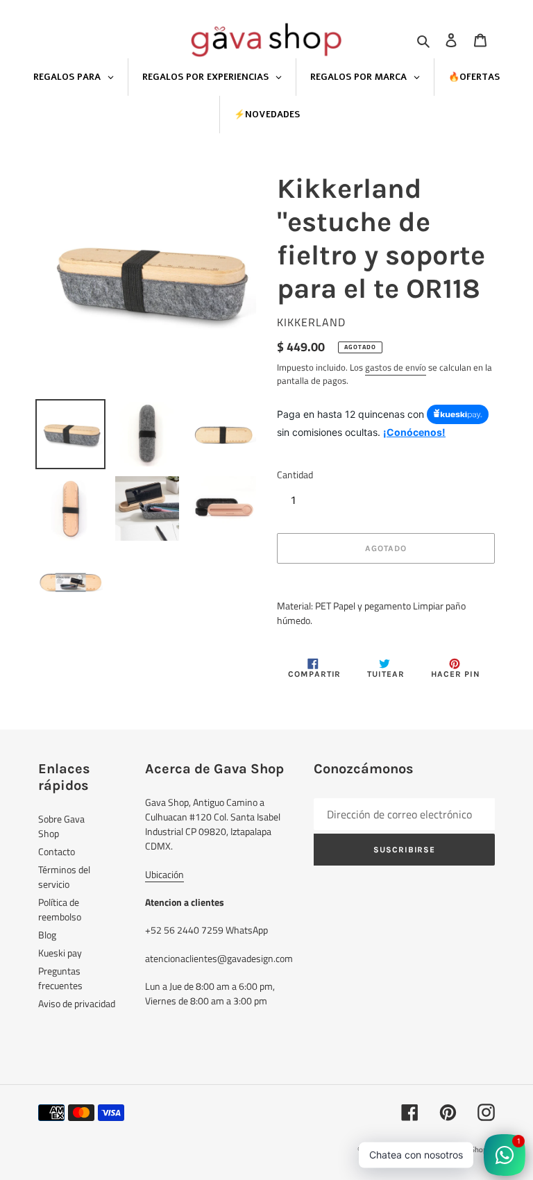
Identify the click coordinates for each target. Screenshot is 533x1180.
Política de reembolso (59, 909)
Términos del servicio (64, 876)
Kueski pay (60, 952)
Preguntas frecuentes (60, 978)
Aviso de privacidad (76, 1003)
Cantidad (295, 474)
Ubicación (164, 874)
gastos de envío (395, 367)
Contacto (56, 851)
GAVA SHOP (402, 1149)
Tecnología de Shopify (459, 1149)
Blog (47, 934)
